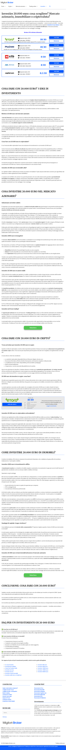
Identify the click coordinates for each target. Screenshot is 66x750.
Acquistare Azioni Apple (9, 701)
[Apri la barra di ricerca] (50, 6)
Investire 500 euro (42, 664)
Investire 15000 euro (43, 670)
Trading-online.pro (60, 743)
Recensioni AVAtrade (39, 694)
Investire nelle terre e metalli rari (13, 675)
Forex (2, 6)
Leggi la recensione (51, 406)
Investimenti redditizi (10, 666)
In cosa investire (9, 664)
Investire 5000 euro (43, 666)
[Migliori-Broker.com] (7, 2)
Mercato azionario (20, 6)
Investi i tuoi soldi (7, 696)
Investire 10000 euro (43, 668)
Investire (42, 6)
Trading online (32, 6)
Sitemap (5, 717)
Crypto (10, 6)
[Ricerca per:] (16, 712)
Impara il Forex (6, 697)
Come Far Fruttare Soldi (11, 668)
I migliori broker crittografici (10, 691)
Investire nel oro (9, 671)
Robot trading (6, 693)
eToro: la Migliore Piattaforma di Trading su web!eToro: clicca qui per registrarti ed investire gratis (33, 746)
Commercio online (7, 694)
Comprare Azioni (7, 699)
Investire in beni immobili (11, 673)
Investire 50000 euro (43, 671)
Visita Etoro (33, 328)
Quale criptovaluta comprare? (10, 688)
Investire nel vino (9, 670)
